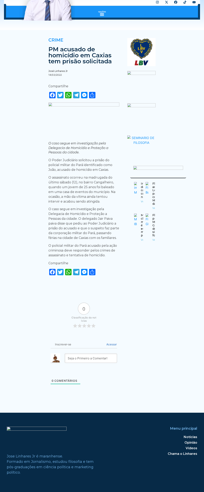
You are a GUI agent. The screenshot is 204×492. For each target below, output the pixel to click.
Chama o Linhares (182, 454)
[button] (102, 14)
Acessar (111, 344)
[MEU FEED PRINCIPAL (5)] (141, 106)
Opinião (190, 442)
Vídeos (191, 448)
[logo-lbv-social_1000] (141, 65)
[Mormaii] (141, 74)
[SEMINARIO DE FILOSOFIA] (141, 143)
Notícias (190, 437)
